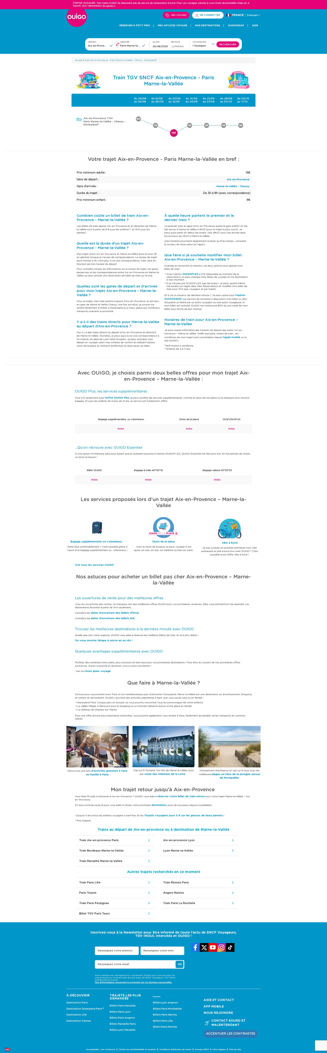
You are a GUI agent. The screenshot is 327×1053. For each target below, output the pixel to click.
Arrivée (125, 42)
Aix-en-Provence (238, 179)
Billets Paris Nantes (165, 1015)
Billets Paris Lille (163, 1021)
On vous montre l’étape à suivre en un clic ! (104, 640)
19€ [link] (155, 125)
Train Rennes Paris (176, 882)
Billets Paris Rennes (165, 1027)
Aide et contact (219, 1000)
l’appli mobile (231, 337)
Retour (175, 42)
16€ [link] (174, 133)
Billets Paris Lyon (120, 1012)
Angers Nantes (173, 892)
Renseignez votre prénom (115, 950)
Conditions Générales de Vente (175, 1049)
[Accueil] (76, 18)
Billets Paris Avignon (122, 1018)
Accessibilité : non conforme (100, 1049)
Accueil (78, 60)
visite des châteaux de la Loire (164, 774)
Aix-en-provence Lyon (179, 840)
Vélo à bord (229, 543)
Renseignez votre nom (158, 950)
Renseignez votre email (113, 964)
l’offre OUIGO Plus (117, 398)
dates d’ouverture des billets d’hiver (115, 613)
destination (159, 805)
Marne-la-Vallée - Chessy (233, 186)
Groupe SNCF (202, 1049)
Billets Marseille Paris (123, 1024)
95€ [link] (138, 119)
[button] (204, 44)
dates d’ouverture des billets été (113, 618)
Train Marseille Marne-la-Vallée (100, 861)
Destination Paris (77, 1003)
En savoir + (109, 6)
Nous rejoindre (218, 1012)
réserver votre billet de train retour (181, 796)
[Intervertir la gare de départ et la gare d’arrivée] (117, 44)
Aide (255, 25)
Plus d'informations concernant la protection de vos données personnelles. (133, 982)
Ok (180, 964)
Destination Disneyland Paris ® (85, 1009)
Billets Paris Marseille (123, 1006)
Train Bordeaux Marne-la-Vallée (101, 850)
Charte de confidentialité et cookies (137, 1049)
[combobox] (98, 45)
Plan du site (235, 1049)
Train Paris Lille (89, 882)
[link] (195, 947)
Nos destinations (207, 25)
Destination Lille (76, 1015)
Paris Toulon (87, 892)
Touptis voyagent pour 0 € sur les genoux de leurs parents (183, 815)
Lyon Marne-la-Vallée (178, 850)
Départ (92, 42)
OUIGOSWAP (236, 25)
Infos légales (219, 1049)
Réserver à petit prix (134, 25)
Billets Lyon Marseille (122, 1030)
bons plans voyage (98, 671)
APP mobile (214, 1006)
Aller (156, 42)
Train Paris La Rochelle (179, 903)
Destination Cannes (78, 1021)
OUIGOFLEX (190, 274)
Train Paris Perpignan (94, 903)
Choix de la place (163, 541)
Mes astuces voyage (172, 25)
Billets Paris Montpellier (167, 1009)
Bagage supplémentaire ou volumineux (97, 541)
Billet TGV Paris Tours (94, 913)
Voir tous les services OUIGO (94, 565)
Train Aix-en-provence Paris (99, 840)
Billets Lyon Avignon (165, 1003)
